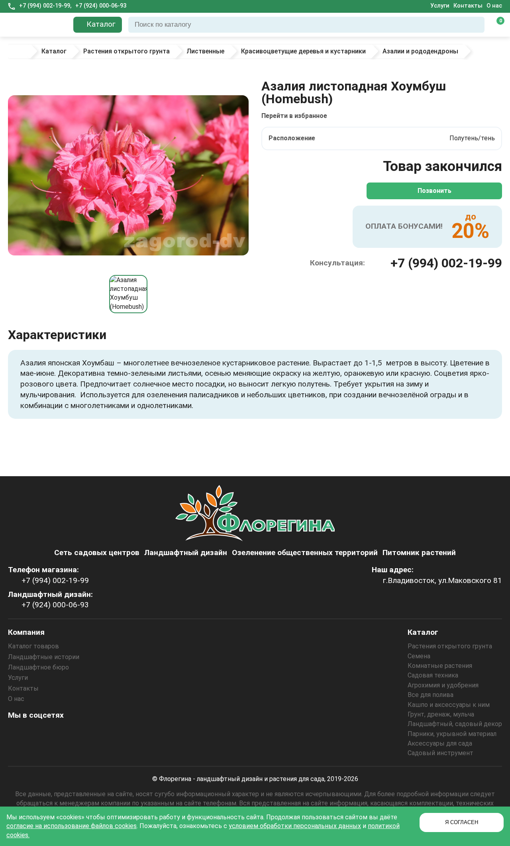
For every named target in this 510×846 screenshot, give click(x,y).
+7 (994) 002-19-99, (45, 5)
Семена (419, 656)
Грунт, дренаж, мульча (441, 714)
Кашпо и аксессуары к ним (449, 705)
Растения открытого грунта (450, 646)
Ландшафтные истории (43, 657)
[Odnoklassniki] (37, 732)
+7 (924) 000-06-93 (100, 5)
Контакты (468, 5)
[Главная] (18, 51)
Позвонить (434, 190)
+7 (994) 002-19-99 (446, 263)
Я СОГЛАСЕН (461, 822)
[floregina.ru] (37, 25)
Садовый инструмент (440, 753)
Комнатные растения (440, 665)
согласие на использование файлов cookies (71, 826)
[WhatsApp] (81, 732)
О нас (494, 5)
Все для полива (430, 695)
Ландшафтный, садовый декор (455, 724)
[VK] (59, 732)
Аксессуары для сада (440, 743)
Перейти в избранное (294, 116)
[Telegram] (102, 732)
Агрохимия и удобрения (443, 685)
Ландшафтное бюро (38, 667)
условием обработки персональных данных (295, 826)
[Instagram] (16, 732)
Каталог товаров (33, 646)
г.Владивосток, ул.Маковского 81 (442, 580)
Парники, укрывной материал (452, 734)
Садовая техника (433, 675)
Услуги (439, 5)
